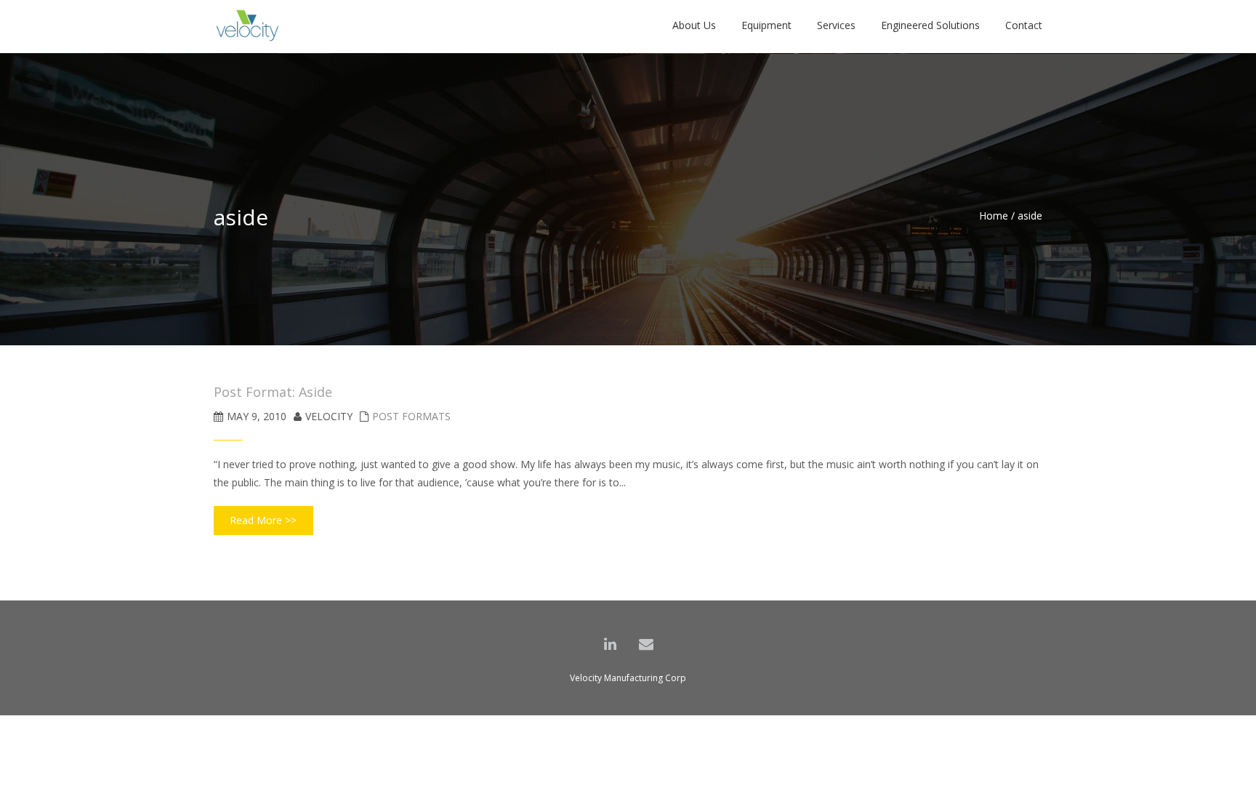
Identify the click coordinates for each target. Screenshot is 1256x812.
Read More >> (263, 520)
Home (993, 215)
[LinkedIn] (609, 644)
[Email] (646, 644)
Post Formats (411, 416)
